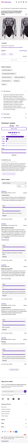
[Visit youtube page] (18, 398)
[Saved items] (26, 14)
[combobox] (21, 186)
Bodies (3, 84)
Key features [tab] (7, 91)
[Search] (16, 2)
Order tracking (4, 416)
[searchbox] (12, 183)
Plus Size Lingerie (7, 8)
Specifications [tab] (7, 117)
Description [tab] (7, 114)
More (2, 426)
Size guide (25, 56)
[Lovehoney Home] (6, 2)
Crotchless (16, 80)
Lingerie (1, 8)
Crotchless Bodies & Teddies (8, 73)
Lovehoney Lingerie (6, 70)
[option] (9, 28)
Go (25, 391)
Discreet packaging (5, 411)
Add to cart (14, 60)
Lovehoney (14, 5)
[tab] (14, 409)
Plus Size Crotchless (6, 77)
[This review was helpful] (25, 219)
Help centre (3, 407)
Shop (2, 423)
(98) (26, 50)
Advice (3, 419)
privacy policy (10, 395)
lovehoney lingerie (23, 8)
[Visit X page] (8, 398)
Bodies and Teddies (15, 8)
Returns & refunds (5, 413)
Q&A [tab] (17, 125)
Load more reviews (14, 369)
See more (14, 155)
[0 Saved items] (21, 2)
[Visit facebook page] (2, 398)
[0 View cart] (23, 2)
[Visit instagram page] (13, 398)
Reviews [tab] (12, 125)
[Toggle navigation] (26, 2)
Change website (4, 441)
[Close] (26, 437)
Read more (6, 237)
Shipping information (5, 409)
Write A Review (14, 128)
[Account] (19, 2)
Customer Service (6, 404)
